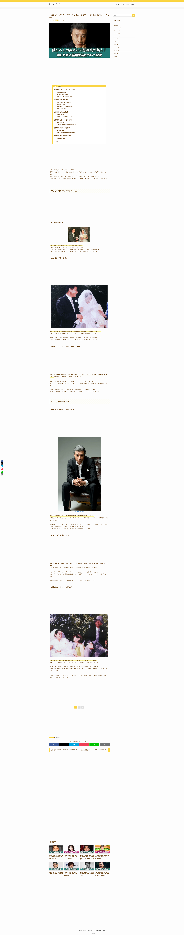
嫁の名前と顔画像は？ (62, 92)
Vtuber (116, 25)
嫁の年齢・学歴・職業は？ (63, 94)
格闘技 (116, 53)
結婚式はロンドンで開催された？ (64, 106)
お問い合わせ (83, 930)
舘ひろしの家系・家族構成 (62, 128)
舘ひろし (57, 737)
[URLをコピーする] (105, 744)
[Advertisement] (79, 70)
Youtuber (117, 41)
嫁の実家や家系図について (63, 130)
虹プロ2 (117, 50)
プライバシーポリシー (99, 930)
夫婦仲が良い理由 (61, 114)
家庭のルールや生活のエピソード (64, 116)
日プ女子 (117, 47)
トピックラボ (54, 4)
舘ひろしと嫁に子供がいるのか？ (64, 120)
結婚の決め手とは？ (61, 108)
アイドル (117, 44)
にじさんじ (118, 30)
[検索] (134, 1)
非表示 (59, 86)
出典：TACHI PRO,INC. (79, 511)
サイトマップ (90, 930)
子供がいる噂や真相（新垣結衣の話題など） (67, 124)
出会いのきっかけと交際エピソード (65, 102)
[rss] (132, 1)
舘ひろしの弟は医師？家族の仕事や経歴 (66, 132)
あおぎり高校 (118, 28)
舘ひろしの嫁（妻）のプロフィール (64, 89)
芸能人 (56, 20)
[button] (54, 744)
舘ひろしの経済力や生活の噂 (62, 136)
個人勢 (117, 38)
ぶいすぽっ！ (118, 33)
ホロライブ (118, 36)
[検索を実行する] (133, 15)
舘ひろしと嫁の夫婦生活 (61, 112)
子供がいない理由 (61, 122)
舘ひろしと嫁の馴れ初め (61, 99)
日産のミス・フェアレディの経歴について (66, 96)
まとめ (56, 141)
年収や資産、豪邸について (63, 138)
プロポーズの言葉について (63, 104)
